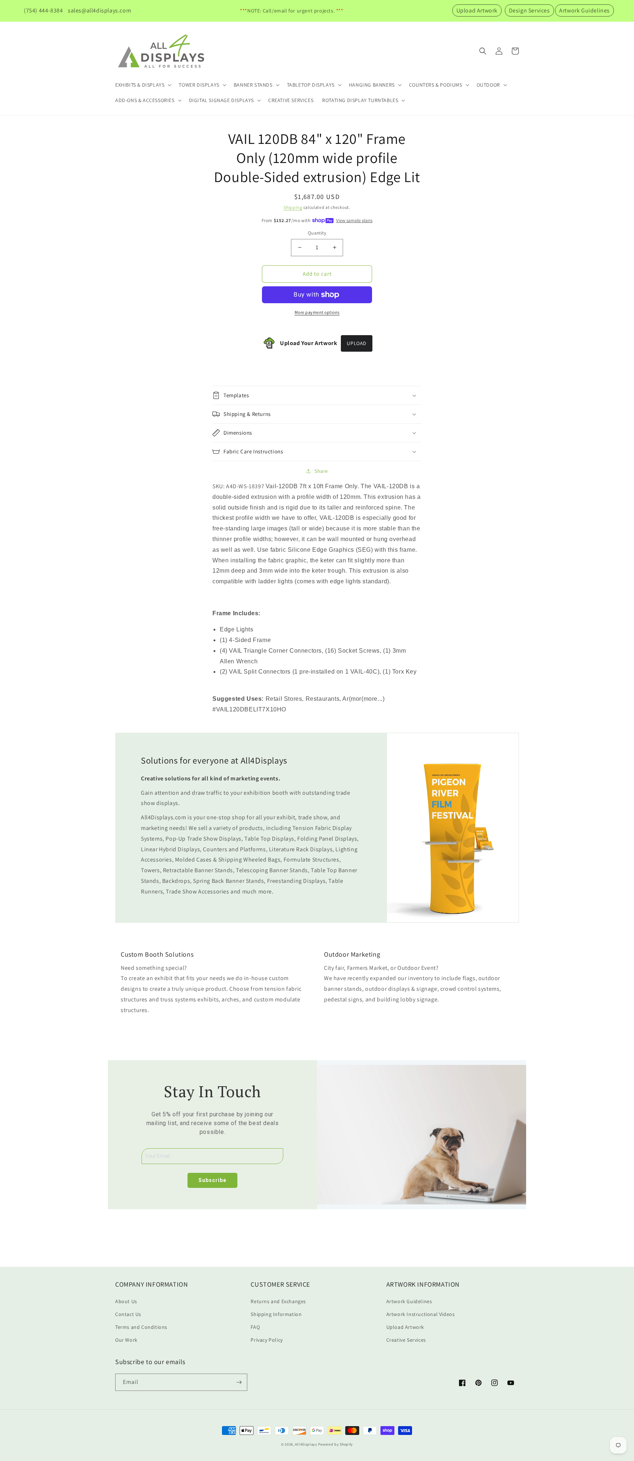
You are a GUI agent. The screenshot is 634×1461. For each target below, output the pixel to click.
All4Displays (306, 1444)
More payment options (317, 312)
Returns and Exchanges (278, 1301)
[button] (142, 85)
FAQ (255, 1327)
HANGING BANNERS (372, 84)
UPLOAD (357, 343)
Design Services (529, 10)
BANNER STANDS (253, 84)
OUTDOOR (488, 84)
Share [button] (321, 471)
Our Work (126, 1340)
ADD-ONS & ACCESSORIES (145, 100)
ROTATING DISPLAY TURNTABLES (360, 100)
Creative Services (406, 1340)
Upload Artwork (477, 10)
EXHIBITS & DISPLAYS (139, 84)
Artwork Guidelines (584, 10)
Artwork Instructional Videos (420, 1314)
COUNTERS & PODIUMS (435, 84)
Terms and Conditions (141, 1327)
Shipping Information (276, 1314)
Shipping (293, 207)
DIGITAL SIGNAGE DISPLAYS (221, 100)
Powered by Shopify (335, 1444)
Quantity (317, 233)
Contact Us (128, 1314)
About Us (126, 1301)
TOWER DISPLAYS (199, 84)
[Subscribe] (239, 1382)
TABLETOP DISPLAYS (311, 84)
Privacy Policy (267, 1340)
